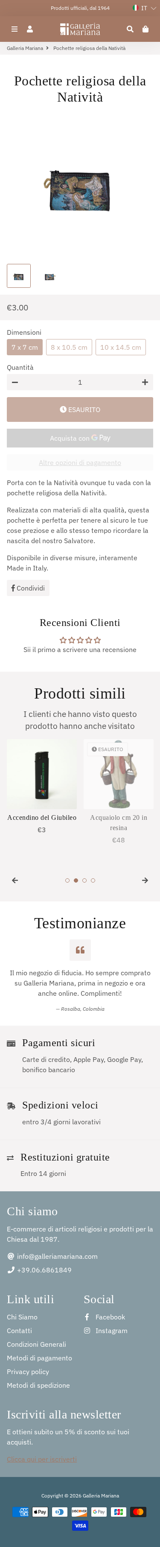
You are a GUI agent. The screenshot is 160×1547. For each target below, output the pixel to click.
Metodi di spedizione (38, 1385)
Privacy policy (28, 1371)
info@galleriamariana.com (56, 1256)
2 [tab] (76, 880)
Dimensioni (24, 332)
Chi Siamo (22, 1317)
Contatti (19, 1330)
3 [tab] (84, 880)
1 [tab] (67, 880)
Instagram (111, 1330)
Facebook (109, 1317)
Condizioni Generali (36, 1344)
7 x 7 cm (25, 347)
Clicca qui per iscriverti (42, 1459)
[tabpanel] (42, 787)
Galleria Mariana (25, 48)
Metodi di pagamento (39, 1358)
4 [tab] (93, 880)
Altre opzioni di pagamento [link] (80, 462)
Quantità (20, 367)
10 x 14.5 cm (120, 347)
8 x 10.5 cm (69, 347)
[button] (144, 8)
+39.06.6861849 (43, 1270)
